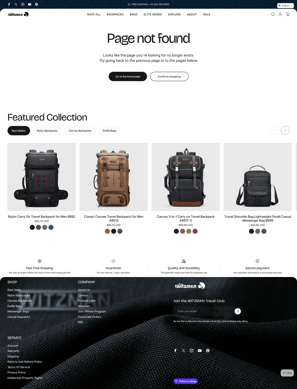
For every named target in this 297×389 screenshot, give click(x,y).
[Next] (285, 130)
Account (12, 345)
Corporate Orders (89, 316)
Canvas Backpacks (19, 300)
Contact (83, 295)
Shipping (13, 356)
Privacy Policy (16, 372)
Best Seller (14, 290)
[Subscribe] (238, 311)
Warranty (13, 351)
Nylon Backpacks (18, 295)
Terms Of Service (18, 367)
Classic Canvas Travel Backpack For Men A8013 (113, 218)
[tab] (18, 130)
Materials (84, 306)
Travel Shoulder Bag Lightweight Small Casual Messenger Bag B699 (257, 218)
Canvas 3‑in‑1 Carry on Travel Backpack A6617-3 (186, 218)
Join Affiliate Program (92, 311)
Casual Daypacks (18, 316)
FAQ (80, 322)
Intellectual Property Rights (24, 378)
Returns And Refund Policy (24, 361)
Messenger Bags (18, 311)
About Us (84, 290)
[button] (285, 5)
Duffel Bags (14, 306)
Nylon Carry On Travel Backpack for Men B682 (41, 216)
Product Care (86, 300)
